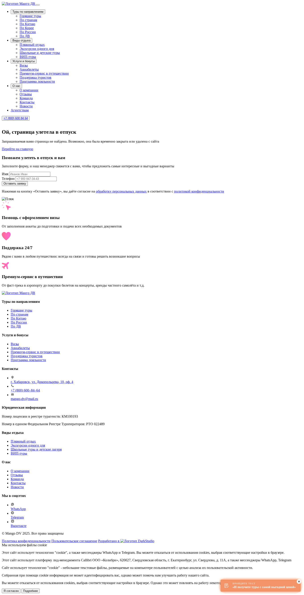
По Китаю (27, 24)
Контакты (27, 102)
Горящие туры (30, 16)
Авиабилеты (29, 69)
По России (28, 32)
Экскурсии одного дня (37, 49)
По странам (28, 20)
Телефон (8, 179)
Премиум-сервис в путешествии (44, 73)
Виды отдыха (21, 40)
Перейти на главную (17, 149)
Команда (26, 98)
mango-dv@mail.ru (24, 399)
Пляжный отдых (32, 45)
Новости (26, 106)
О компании (29, 90)
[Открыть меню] (38, 5)
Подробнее (30, 591)
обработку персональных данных (121, 191)
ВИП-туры (28, 57)
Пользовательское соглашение (74, 541)
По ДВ (25, 36)
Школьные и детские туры (40, 53)
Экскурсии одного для (28, 445)
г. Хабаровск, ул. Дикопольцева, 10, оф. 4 (42, 382)
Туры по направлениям (27, 11)
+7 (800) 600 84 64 (16, 118)
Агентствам (20, 110)
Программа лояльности (37, 81)
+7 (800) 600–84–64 (25, 390)
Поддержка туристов (35, 77)
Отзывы (26, 94)
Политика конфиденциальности (26, 541)
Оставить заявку (15, 183)
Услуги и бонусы (23, 61)
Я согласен (11, 591)
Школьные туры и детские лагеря (36, 449)
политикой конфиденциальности (199, 191)
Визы (24, 65)
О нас (16, 86)
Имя (5, 174)
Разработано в (109, 541)
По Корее (27, 28)
